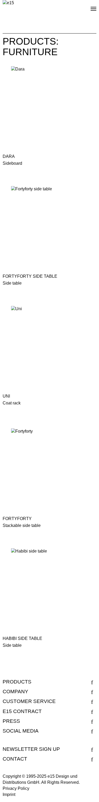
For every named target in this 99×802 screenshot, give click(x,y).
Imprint (9, 794)
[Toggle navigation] (89, 6)
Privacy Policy (16, 788)
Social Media (21, 731)
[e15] (8, 3)
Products (17, 682)
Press (11, 721)
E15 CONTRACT (22, 711)
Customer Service (29, 701)
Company (15, 691)
